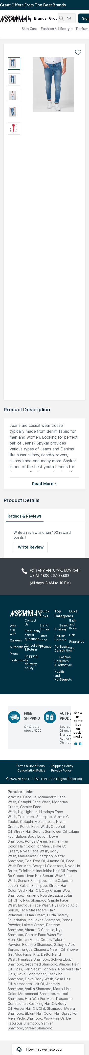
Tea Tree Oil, (35, 861)
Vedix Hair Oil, (29, 890)
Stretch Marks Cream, (34, 939)
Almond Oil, (56, 861)
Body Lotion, (38, 836)
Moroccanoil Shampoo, (37, 994)
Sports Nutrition (65, 648)
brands (40, 18)
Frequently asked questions (33, 635)
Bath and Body (73, 624)
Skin (72, 648)
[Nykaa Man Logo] (5, 17)
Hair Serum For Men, (40, 969)
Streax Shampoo (38, 1028)
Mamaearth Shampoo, (36, 856)
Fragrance (76, 641)
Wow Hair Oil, (54, 1018)
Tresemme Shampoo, (35, 817)
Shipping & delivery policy (31, 662)
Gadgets (65, 679)
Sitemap (46, 646)
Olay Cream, (52, 890)
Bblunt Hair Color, (39, 1013)
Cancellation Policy (31, 770)
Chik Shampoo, (51, 1008)
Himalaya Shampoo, (34, 959)
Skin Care (29, 29)
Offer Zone (43, 638)
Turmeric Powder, (39, 895)
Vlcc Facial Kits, (27, 954)
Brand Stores (44, 627)
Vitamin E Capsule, (22, 797)
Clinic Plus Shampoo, (30, 900)
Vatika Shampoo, (38, 989)
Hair (72, 635)
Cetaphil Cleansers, (48, 866)
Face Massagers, (33, 910)
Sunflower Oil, (56, 831)
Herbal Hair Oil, (26, 1008)
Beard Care (63, 627)
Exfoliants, (27, 871)
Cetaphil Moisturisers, (37, 821)
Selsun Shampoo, (34, 885)
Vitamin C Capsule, (40, 930)
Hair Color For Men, (34, 846)
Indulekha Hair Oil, (51, 871)
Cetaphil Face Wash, (34, 802)
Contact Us (30, 622)
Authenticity (18, 647)
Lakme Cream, (33, 925)
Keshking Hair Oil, (43, 1003)
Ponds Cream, (36, 841)
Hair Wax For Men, (39, 998)
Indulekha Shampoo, (44, 920)
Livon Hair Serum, (39, 876)
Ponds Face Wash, (35, 826)
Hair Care (58, 638)
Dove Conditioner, (32, 974)
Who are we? (13, 630)
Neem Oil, (58, 949)
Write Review (31, 547)
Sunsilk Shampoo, (32, 880)
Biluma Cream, (34, 915)
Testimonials (19, 660)
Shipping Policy (62, 766)
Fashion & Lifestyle (57, 29)
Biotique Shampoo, (37, 944)
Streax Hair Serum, (29, 831)
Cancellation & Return (34, 647)
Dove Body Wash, (39, 979)
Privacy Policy (61, 770)
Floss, (18, 969)
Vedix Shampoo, (30, 1018)
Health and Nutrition (60, 675)
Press (14, 653)
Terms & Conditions (30, 766)
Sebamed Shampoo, (41, 964)
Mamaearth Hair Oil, (29, 984)
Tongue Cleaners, (34, 949)
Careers (16, 640)
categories (22, 18)
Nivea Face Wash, (34, 851)
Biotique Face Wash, (34, 905)
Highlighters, (28, 812)
